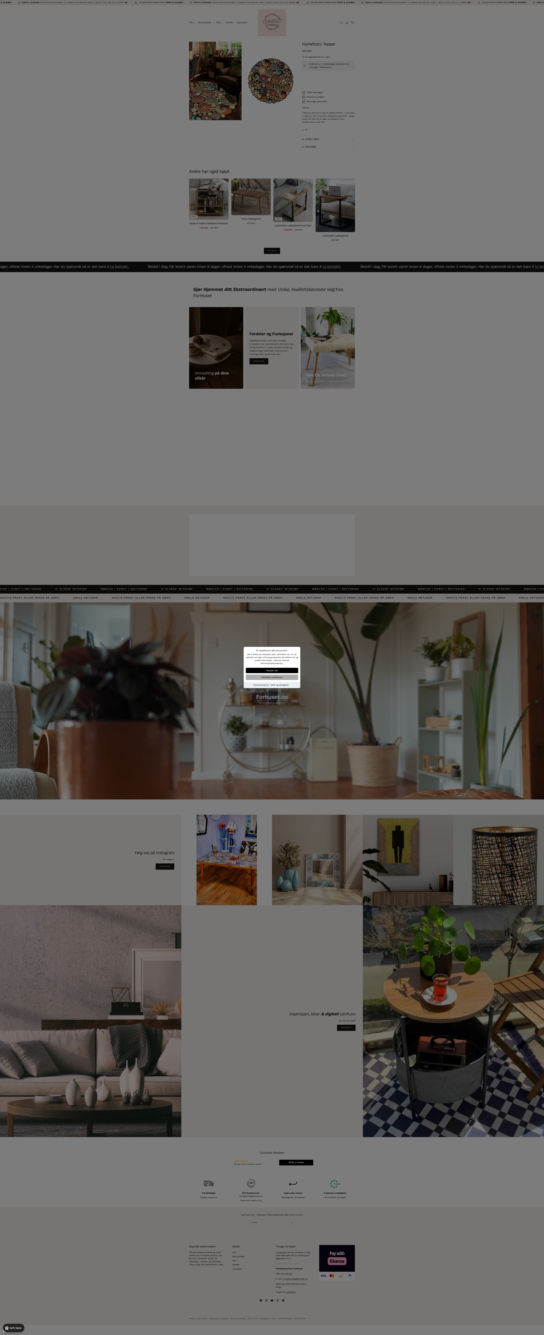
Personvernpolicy (261, 685)
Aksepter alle (272, 670)
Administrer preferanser (272, 677)
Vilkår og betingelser (279, 685)
